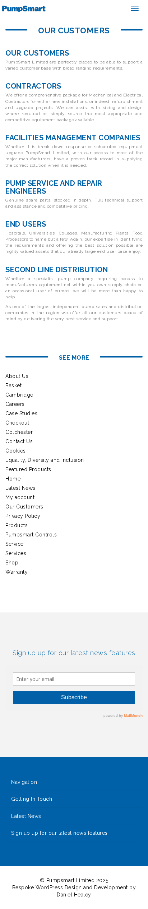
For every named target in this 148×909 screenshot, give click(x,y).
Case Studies (21, 413)
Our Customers (24, 507)
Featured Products (28, 469)
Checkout (17, 423)
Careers (15, 404)
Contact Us (19, 441)
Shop (11, 562)
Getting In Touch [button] (31, 799)
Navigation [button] (24, 782)
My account (19, 497)
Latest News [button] (26, 816)
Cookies (15, 451)
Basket (13, 385)
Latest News (20, 488)
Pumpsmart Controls (31, 535)
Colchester (19, 432)
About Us (16, 376)
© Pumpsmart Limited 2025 (74, 880)
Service (14, 544)
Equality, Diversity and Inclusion (44, 460)
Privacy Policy (22, 516)
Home (12, 479)
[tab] (74, 782)
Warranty (16, 572)
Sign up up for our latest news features (74, 653)
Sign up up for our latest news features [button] (59, 833)
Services (15, 553)
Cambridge (19, 395)
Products (16, 525)
